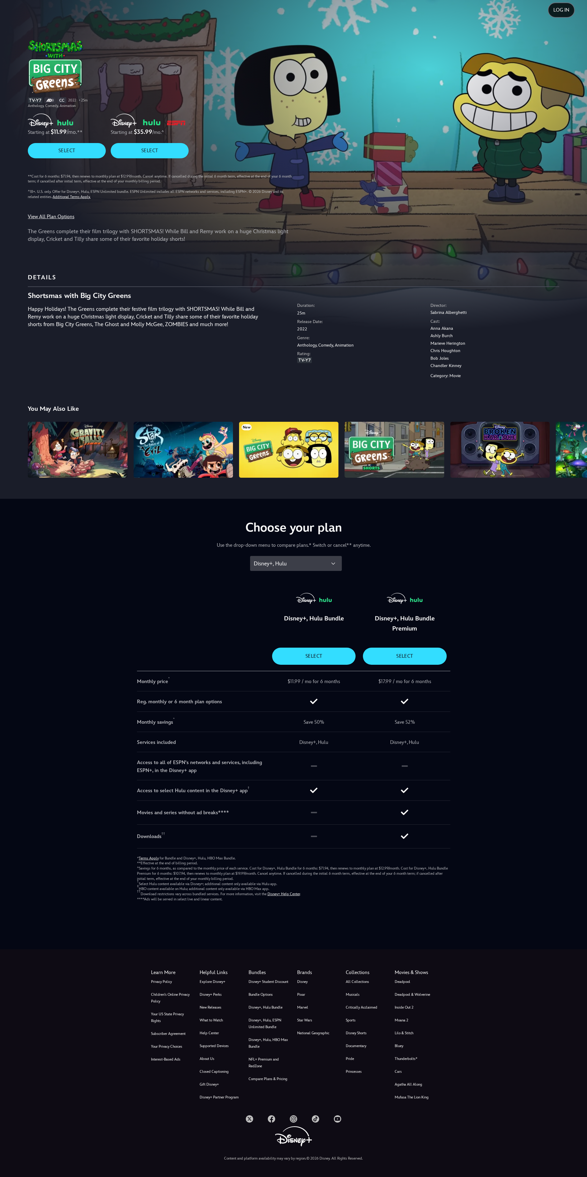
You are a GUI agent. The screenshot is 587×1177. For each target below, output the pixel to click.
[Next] (575, 448)
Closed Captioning (214, 1071)
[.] (249, 1119)
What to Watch (211, 1020)
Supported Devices (214, 1046)
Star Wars (304, 1020)
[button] (220, 972)
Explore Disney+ (212, 982)
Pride (350, 1059)
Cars (398, 1071)
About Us (207, 1059)
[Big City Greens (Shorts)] (394, 450)
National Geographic (313, 1033)
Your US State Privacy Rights (167, 1017)
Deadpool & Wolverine (412, 994)
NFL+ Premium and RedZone (264, 1062)
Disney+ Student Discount (268, 982)
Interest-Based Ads (165, 1059)
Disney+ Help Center (284, 894)
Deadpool (402, 982)
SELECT (66, 150)
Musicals (353, 994)
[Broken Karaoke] (500, 450)
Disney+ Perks (211, 994)
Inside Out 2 (404, 1007)
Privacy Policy (161, 982)
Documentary (356, 1046)
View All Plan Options (51, 216)
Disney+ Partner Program (219, 1097)
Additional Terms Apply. (71, 197)
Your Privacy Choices (166, 1046)
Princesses (354, 1071)
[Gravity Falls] (77, 450)
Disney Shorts (356, 1033)
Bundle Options (261, 994)
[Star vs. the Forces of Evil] (183, 450)
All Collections (357, 982)
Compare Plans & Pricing (268, 1079)
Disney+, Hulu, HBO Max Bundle (268, 1043)
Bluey (399, 1046)
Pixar (301, 994)
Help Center (209, 1033)
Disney (302, 982)
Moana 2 (401, 1020)
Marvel (302, 1007)
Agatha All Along (408, 1084)
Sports (351, 1020)
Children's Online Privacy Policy (170, 997)
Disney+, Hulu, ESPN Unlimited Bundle (265, 1023)
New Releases (210, 1007)
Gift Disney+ (209, 1084)
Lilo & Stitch (404, 1033)
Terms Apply (149, 858)
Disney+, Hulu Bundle (265, 1007)
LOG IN (561, 10)
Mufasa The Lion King (412, 1097)
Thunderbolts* (406, 1059)
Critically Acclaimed (361, 1007)
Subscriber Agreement (168, 1034)
